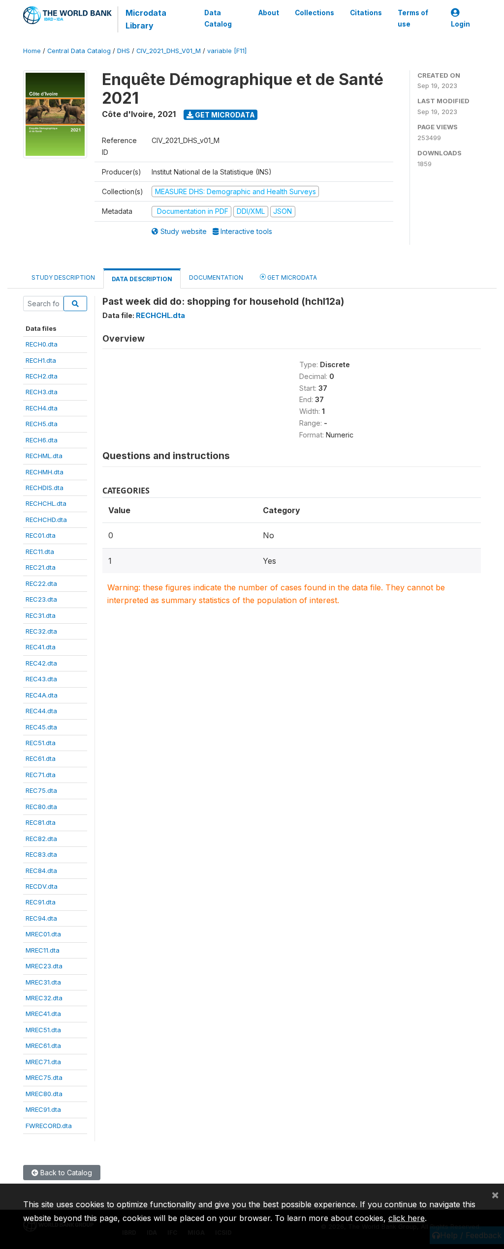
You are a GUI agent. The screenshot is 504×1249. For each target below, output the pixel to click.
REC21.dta (41, 567)
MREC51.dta (43, 1030)
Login (460, 24)
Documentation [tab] (216, 277)
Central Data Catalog (79, 51)
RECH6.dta (42, 440)
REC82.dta (41, 838)
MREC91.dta (43, 1109)
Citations (366, 13)
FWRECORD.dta (49, 1126)
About (268, 13)
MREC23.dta (44, 966)
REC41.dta (41, 647)
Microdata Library (146, 19)
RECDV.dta (42, 886)
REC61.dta (41, 758)
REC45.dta (41, 727)
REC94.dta (41, 918)
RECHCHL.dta (46, 503)
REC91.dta (41, 902)
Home (32, 51)
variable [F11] (227, 51)
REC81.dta (41, 822)
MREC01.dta (43, 934)
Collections (314, 13)
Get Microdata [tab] (291, 277)
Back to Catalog (65, 1172)
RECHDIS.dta (44, 488)
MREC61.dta (43, 1045)
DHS (123, 51)
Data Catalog (218, 18)
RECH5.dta (42, 424)
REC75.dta (41, 790)
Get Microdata (224, 115)
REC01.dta (41, 535)
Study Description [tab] (63, 277)
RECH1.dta (41, 360)
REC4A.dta (42, 695)
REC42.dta (41, 663)
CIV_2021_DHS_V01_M (168, 51)
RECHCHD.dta (46, 519)
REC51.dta (41, 743)
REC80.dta (41, 807)
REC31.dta (41, 615)
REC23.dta (41, 599)
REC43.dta (41, 679)
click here (406, 1218)
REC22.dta (41, 583)
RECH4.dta (42, 408)
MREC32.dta (44, 998)
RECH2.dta (42, 376)
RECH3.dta (42, 392)
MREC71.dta (43, 1062)
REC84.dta (41, 870)
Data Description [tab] (142, 279)
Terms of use (413, 18)
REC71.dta (41, 775)
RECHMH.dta (44, 472)
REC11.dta (40, 551)
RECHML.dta (44, 456)
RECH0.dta (42, 344)
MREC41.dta (43, 1013)
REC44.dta (41, 711)
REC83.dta (41, 854)
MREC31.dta (43, 982)
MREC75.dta (44, 1077)
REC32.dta (41, 631)
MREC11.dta (43, 950)
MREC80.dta (44, 1094)
